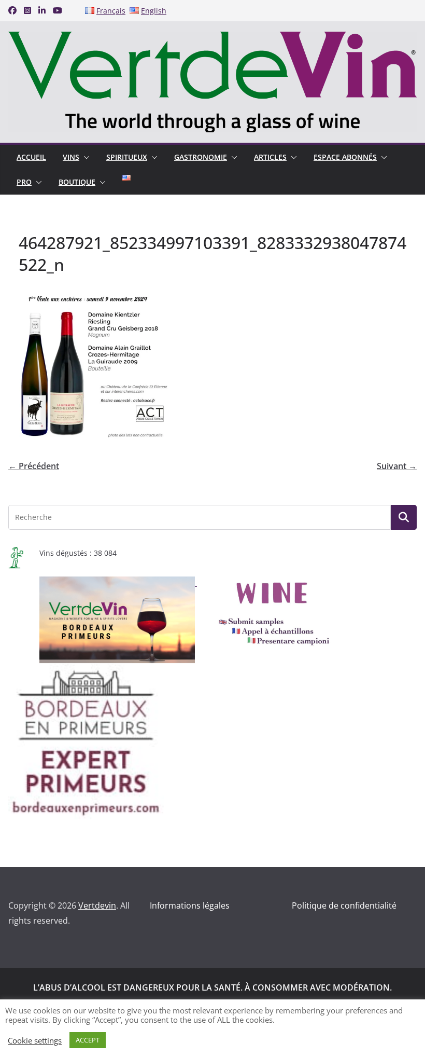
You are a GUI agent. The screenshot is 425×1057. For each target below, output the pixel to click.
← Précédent (33, 466)
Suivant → (397, 466)
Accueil (31, 157)
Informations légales (190, 905)
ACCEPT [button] (88, 1040)
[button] (84, 157)
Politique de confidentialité (344, 905)
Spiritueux (126, 157)
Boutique (77, 182)
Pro (24, 182)
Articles (270, 157)
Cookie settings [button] (35, 1040)
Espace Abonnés (345, 157)
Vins (71, 157)
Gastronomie (200, 157)
